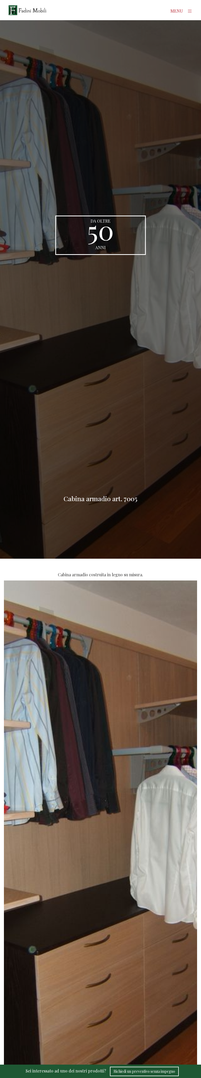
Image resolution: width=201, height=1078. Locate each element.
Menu (177, 11)
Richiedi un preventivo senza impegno (144, 1071)
